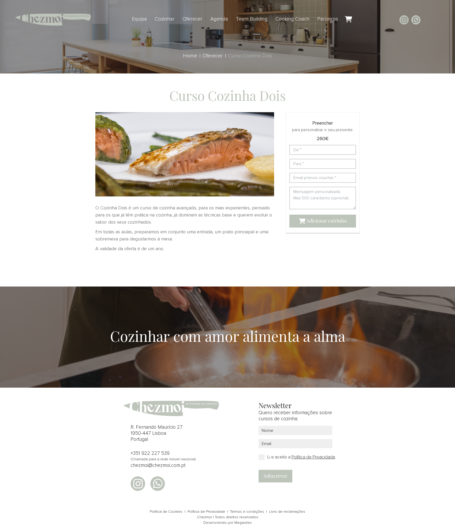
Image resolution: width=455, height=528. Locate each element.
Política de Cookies (166, 511)
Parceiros (327, 19)
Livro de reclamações (287, 511)
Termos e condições (247, 511)
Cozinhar (165, 19)
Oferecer (192, 19)
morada (427, 19)
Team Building (252, 19)
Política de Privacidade (206, 511)
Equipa (139, 19)
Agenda (219, 19)
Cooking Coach (292, 19)
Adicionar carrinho (326, 221)
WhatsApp (416, 19)
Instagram (404, 19)
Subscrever (275, 476)
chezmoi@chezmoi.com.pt (158, 465)
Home (190, 56)
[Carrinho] (348, 19)
